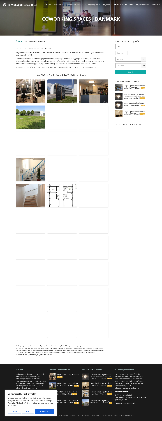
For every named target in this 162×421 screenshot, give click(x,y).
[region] (31, 403)
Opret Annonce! (143, 5)
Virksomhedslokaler (73, 5)
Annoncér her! (122, 391)
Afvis (28, 411)
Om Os (118, 5)
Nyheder (107, 5)
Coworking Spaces (93, 5)
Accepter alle (44, 411)
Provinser (57, 5)
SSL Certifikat (129, 397)
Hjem (49, 5)
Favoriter (130, 5)
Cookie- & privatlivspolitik (126, 403)
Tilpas (14, 411)
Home (19, 41)
